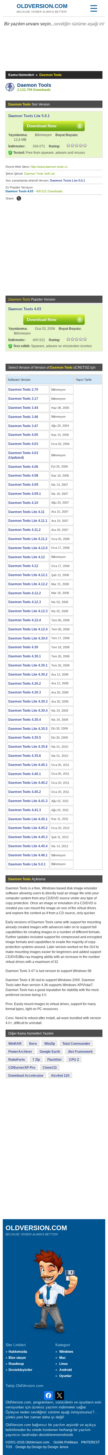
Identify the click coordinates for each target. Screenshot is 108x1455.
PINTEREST (90, 1442)
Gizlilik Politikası (65, 1442)
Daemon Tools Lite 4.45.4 (28, 846)
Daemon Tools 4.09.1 (24, 494)
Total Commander (76, 1044)
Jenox (63, 1447)
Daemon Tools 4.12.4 (24, 620)
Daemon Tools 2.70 (23, 390)
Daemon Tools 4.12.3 (24, 602)
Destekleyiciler (20, 1370)
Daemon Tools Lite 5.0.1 (29, 116)
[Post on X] (19, 198)
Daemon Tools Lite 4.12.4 (28, 629)
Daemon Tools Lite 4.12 (26, 557)
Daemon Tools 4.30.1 (24, 656)
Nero (33, 1044)
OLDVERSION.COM (42, 6)
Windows (66, 1352)
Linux (63, 1364)
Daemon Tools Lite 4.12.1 (28, 575)
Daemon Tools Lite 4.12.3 (28, 611)
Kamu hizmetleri (21, 75)
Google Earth (50, 1052)
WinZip (49, 1044)
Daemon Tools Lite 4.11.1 (27, 521)
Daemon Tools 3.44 (23, 408)
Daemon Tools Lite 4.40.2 (28, 783)
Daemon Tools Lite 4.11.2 (27, 539)
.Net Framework (80, 1052)
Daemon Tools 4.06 (23, 467)
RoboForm (16, 1060)
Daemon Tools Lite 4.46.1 (28, 855)
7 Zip (36, 1060)
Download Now (41, 125)
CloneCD (50, 1068)
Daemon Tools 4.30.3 (24, 692)
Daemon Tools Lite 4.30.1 (28, 665)
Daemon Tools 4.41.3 (24, 810)
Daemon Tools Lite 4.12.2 (28, 584)
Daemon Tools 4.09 (23, 485)
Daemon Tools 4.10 (23, 503)
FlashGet (54, 1060)
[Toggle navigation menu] (94, 8)
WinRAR (15, 1044)
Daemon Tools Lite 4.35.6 (28, 747)
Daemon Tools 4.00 (23, 435)
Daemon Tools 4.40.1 (24, 774)
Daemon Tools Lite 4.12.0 (28, 548)
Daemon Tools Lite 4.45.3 (28, 837)
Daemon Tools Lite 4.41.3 (28, 801)
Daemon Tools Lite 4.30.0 (28, 638)
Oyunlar (65, 1376)
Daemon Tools (34, 85)
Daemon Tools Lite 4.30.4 (28, 710)
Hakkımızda (18, 1352)
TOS (9, 1447)
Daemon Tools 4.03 (19, 191)
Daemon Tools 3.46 (23, 417)
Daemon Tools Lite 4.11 (26, 512)
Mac (62, 1358)
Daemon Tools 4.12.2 (24, 593)
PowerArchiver (20, 1052)
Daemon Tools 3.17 (23, 399)
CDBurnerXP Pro (21, 1068)
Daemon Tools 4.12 (23, 566)
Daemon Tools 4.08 (23, 475)
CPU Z (74, 1060)
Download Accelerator (25, 1076)
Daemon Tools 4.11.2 (24, 530)
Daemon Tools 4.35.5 (24, 737)
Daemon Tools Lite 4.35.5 (28, 729)
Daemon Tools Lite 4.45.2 (28, 828)
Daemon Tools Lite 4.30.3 (28, 701)
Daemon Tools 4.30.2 (24, 683)
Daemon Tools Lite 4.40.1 (28, 765)
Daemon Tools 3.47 (23, 426)
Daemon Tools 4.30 (23, 647)
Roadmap (16, 1364)
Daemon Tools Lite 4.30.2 (28, 674)
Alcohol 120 (60, 1076)
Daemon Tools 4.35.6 (24, 756)
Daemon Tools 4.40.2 (24, 792)
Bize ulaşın (17, 1358)
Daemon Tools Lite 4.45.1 (28, 819)
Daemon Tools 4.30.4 (24, 720)
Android (65, 1370)
